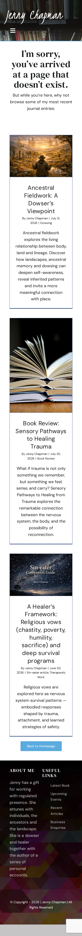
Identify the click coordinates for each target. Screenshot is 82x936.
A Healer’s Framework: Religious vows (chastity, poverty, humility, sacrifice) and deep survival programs (41, 634)
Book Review (46, 458)
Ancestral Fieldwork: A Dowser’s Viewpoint (41, 199)
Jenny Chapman (37, 218)
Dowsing (46, 223)
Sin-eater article (38, 672)
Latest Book (60, 785)
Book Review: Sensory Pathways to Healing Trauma (40, 434)
